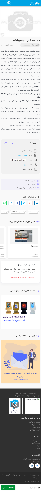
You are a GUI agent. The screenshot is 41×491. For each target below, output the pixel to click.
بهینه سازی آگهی (35, 425)
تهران (25, 164)
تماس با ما (36, 441)
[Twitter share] (23, 203)
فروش (38, 446)
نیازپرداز (35, 3)
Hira (38, 481)
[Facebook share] (17, 203)
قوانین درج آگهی (35, 430)
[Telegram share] (11, 203)
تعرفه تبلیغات (36, 427)
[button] (9, 3)
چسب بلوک (34, 246)
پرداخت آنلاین (35, 443)
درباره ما (37, 448)
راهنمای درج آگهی (34, 422)
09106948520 (22, 155)
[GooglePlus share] (30, 203)
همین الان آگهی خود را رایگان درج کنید (22, 277)
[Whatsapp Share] (4, 203)
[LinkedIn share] (36, 203)
